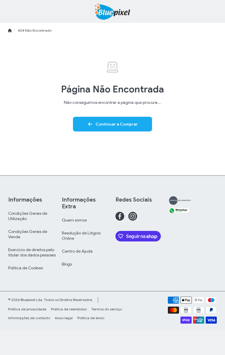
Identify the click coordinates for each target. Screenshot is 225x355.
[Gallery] (179, 200)
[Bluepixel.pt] (112, 11)
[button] (214, 11)
